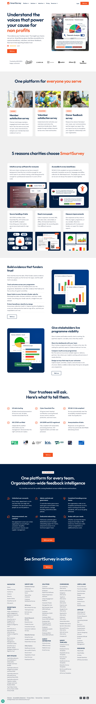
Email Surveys (46, 650)
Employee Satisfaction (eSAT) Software (47, 629)
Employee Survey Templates (64, 649)
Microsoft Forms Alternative (64, 629)
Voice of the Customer (28, 596)
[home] (15, 3)
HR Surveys (28, 605)
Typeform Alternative (63, 597)
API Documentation (82, 659)
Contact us (10, 591)
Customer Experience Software (47, 587)
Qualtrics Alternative (65, 590)
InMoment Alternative (63, 618)
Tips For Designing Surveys (82, 633)
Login (77, 3)
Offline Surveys (46, 645)
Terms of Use (38, 697)
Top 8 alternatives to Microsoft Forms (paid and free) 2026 (12, 675)
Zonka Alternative (64, 621)
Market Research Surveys (29, 619)
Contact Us (47, 697)
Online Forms (81, 601)
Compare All (63, 636)
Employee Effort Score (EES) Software (47, 634)
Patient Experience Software (47, 595)
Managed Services (47, 605)
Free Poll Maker (81, 591)
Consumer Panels (47, 603)
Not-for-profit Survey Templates (65, 670)
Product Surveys (29, 624)
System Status (11, 598)
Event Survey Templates (63, 657)
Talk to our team (48, 540)
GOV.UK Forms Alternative (64, 633)
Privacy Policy (30, 697)
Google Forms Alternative (63, 610)
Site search (10, 603)
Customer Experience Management (80, 642)
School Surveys (29, 637)
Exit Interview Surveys (28, 613)
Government (28, 652)
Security (9, 596)
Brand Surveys (28, 622)
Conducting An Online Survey (81, 629)
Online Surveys (46, 643)
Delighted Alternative (63, 593)
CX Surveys (28, 589)
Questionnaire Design (81, 594)
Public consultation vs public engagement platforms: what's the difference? (13, 614)
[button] (26, 3)
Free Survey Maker (82, 589)
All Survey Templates (65, 673)
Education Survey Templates (64, 665)
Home (8, 587)
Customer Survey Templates (64, 645)
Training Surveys (29, 609)
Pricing (48, 3)
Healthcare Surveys (30, 648)
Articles (79, 655)
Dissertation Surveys (30, 641)
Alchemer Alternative (63, 602)
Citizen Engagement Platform (47, 599)
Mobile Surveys (46, 648)
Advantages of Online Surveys (81, 613)
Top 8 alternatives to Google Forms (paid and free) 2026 (12, 669)
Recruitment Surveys (30, 607)
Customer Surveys (29, 586)
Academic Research (30, 639)
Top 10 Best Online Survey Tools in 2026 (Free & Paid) (12, 688)
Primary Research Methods (82, 617)
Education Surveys (30, 635)
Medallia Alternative (65, 623)
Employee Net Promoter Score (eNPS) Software (46, 623)
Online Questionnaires (81, 604)
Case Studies (80, 653)
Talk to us (84, 3)
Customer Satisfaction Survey (30, 600)
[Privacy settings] (3, 701)
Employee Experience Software (47, 591)
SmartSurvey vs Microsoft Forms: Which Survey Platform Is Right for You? (12, 632)
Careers (9, 594)
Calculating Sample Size (82, 621)
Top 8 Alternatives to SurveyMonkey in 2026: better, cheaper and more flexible (12, 661)
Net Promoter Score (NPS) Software (47, 608)
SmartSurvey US (11, 601)
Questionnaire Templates (81, 598)
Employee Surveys (29, 659)
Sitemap (9, 697)
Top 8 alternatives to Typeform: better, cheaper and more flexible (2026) (12, 682)
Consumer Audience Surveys (30, 629)
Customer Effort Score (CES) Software (48, 618)
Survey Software (81, 586)
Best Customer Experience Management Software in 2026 (11, 640)
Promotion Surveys (30, 626)
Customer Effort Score (29, 592)
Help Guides (80, 650)
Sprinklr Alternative (65, 626)
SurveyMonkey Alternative (64, 587)
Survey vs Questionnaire (81, 625)
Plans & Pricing (11, 589)
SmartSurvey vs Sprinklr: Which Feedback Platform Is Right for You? (13, 648)
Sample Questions (82, 657)
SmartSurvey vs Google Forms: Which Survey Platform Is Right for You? (12, 622)
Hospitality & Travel (30, 655)
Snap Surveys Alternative (63, 606)
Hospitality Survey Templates (64, 653)
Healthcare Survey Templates (65, 661)
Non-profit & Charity (30, 650)
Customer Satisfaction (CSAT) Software (47, 613)
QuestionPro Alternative (63, 614)
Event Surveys (28, 657)
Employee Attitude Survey (82, 637)
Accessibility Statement (19, 697)
